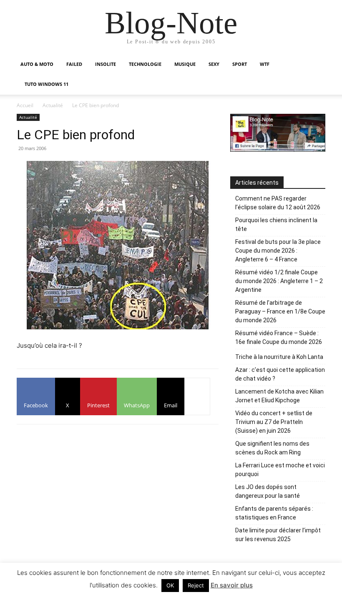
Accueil (25, 105)
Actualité (53, 105)
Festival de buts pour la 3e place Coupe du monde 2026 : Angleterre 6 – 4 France (278, 250)
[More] (197, 396)
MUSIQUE (185, 64)
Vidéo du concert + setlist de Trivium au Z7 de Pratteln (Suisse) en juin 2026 (273, 422)
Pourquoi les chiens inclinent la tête (276, 224)
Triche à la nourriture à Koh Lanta (279, 357)
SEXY (214, 64)
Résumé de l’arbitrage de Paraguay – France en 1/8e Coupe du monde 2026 (280, 311)
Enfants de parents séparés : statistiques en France (274, 513)
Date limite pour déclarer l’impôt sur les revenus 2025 (278, 534)
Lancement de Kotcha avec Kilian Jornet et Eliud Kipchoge (279, 396)
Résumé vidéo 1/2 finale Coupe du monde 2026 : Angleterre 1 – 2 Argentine (279, 281)
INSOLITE (105, 64)
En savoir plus (232, 585)
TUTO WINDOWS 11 (46, 84)
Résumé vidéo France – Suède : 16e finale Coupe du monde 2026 (278, 337)
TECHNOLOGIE (145, 64)
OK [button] (170, 585)
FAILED (74, 64)
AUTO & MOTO (36, 64)
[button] (315, 64)
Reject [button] (196, 585)
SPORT (239, 64)
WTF (264, 64)
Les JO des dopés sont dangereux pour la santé (267, 491)
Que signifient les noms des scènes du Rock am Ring (272, 448)
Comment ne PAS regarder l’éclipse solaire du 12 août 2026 (277, 203)
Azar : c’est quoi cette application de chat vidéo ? (280, 374)
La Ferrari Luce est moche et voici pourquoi (280, 469)
